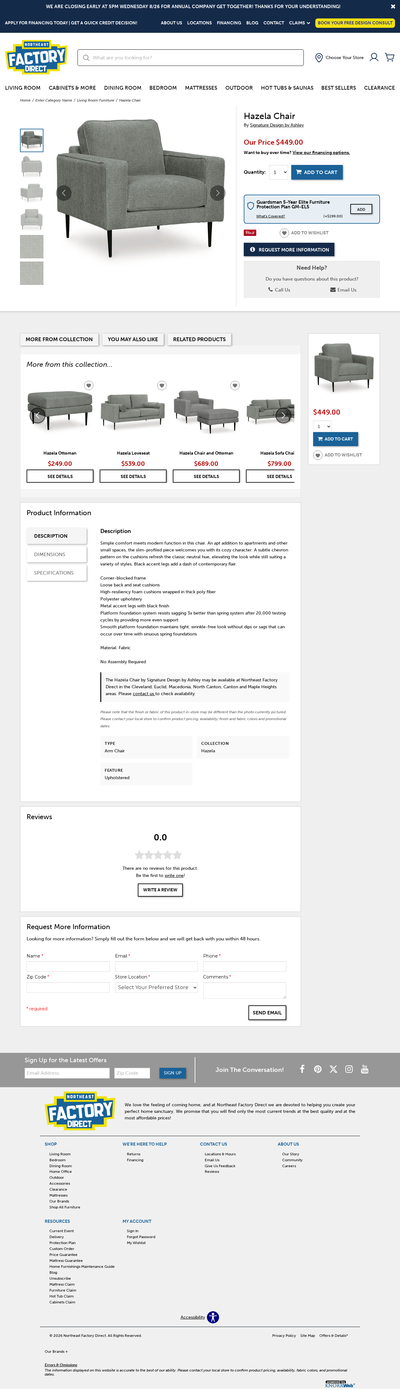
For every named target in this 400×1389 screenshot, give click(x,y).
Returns (133, 1154)
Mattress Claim (62, 1284)
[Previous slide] (37, 415)
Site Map (307, 1335)
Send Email (267, 1013)
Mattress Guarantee (66, 1260)
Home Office (60, 1171)
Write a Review (160, 890)
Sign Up (173, 1073)
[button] (339, 57)
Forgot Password (141, 1237)
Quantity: (255, 172)
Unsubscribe (60, 1278)
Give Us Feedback (220, 1165)
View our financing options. (321, 152)
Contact (273, 23)
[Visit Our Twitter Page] (334, 1069)
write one (174, 875)
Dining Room (123, 88)
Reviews (212, 1171)
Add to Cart (321, 172)
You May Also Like (133, 339)
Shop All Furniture (64, 1207)
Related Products (199, 339)
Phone (212, 956)
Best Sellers (338, 88)
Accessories (59, 1183)
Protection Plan (62, 1243)
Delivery (56, 1237)
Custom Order (61, 1249)
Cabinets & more (72, 88)
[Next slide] (283, 415)
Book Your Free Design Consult (355, 23)
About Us (171, 23)
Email (122, 956)
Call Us (282, 290)
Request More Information (294, 249)
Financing (229, 23)
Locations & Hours (220, 1154)
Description (51, 536)
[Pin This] (250, 234)
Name (35, 956)
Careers (289, 1165)
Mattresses (201, 88)
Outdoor (239, 88)
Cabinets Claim (62, 1302)
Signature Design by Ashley (277, 125)
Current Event (61, 1231)
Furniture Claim (62, 1290)
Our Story (290, 1154)
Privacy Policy (284, 1335)
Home (25, 100)
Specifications (54, 573)
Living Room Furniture (95, 100)
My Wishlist (136, 1243)
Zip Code (38, 977)
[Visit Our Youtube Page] (365, 1069)
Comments (217, 977)
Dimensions (49, 554)
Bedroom (163, 88)
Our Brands (59, 1201)
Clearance (379, 88)
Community (292, 1160)
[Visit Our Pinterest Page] (318, 1069)
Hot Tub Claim (61, 1296)
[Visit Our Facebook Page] (302, 1069)
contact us (144, 693)
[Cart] (389, 57)
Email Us (346, 290)
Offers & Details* (333, 1335)
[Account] (374, 57)
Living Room (23, 88)
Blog (252, 23)
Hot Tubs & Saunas (287, 88)
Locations (199, 23)
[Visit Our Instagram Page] (349, 1069)
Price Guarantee (63, 1254)
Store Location (132, 977)
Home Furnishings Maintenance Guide (82, 1266)
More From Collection (59, 339)
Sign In (132, 1231)
